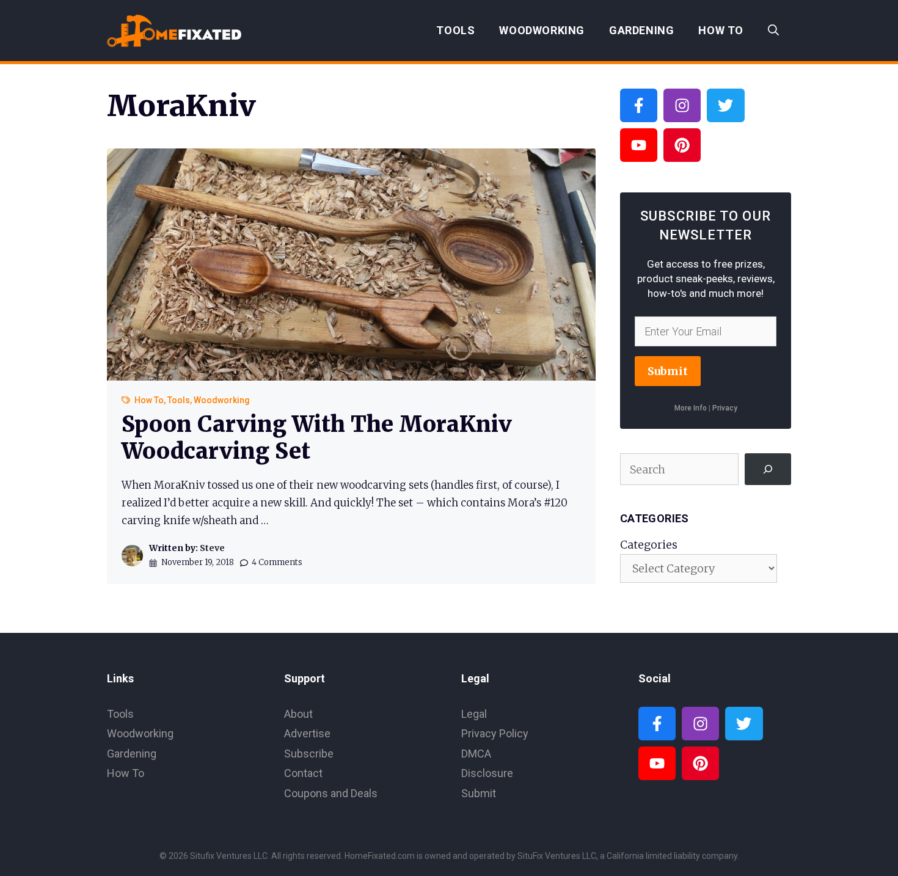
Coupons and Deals (331, 793)
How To (720, 30)
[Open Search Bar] (773, 30)
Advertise (307, 733)
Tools (455, 30)
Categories (648, 545)
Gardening (641, 30)
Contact (303, 773)
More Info (690, 408)
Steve (212, 547)
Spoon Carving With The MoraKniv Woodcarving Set (317, 437)
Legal (474, 713)
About (298, 713)
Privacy (724, 408)
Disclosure (487, 773)
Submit (668, 371)
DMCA (476, 753)
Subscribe (309, 753)
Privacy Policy (494, 733)
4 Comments (277, 562)
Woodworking (542, 30)
